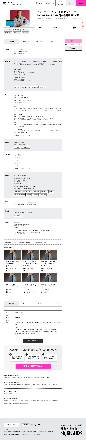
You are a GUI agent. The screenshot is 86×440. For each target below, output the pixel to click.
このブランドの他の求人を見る (33, 340)
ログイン (71, 3)
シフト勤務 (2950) (47, 400)
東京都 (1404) (36, 377)
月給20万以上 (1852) (8, 400)
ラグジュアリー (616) (17, 384)
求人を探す (40, 3)
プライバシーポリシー (26, 434)
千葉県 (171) (30, 377)
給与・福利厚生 (40, 41)
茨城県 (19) (9, 377)
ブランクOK (42, 87)
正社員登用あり (17, 32)
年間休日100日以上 (27, 191)
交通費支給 (35, 194)
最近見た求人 (60, 4)
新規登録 (81, 3)
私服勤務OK (36, 191)
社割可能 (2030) (16, 403)
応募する (73, 41)
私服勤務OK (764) (54, 401)
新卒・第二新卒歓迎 (33, 87)
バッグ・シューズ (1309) (8, 386)
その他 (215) (31, 386)
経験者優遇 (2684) (55, 400)
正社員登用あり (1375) (46, 401)
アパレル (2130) (54, 384)
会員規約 (33, 434)
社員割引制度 (43, 194)
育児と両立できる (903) (28, 401)
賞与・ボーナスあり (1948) (18, 400)
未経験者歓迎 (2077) (8, 401)
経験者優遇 (8, 29)
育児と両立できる (25, 147)
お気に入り (61, 1)
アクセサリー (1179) (18, 386)
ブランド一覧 (51, 3)
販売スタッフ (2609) (8, 393)
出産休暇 (22, 168)
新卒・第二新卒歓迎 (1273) (18, 401)
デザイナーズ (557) (25, 384)
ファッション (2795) (8, 384)
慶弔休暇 (28, 168)
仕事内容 (11, 41)
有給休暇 (16, 168)
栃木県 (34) (14, 377)
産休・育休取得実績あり (19, 194)
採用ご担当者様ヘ (11, 424)
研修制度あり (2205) (8, 403)
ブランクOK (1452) (37, 401)
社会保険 (29, 194)
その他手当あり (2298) (28, 400)
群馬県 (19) (20, 377)
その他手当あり (8, 32)
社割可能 (51, 191)
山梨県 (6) (48, 377)
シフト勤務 (24, 29)
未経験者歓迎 (25, 32)
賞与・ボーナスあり (27, 135)
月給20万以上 (16, 29)
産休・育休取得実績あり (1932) (26, 403)
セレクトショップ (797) (46, 384)
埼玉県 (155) (25, 377)
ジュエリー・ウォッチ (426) (35, 384)
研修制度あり (44, 191)
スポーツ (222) (25, 386)
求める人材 (26, 41)
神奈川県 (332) (42, 377)
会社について (54, 41)
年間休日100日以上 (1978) (38, 400)
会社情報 (38, 434)
